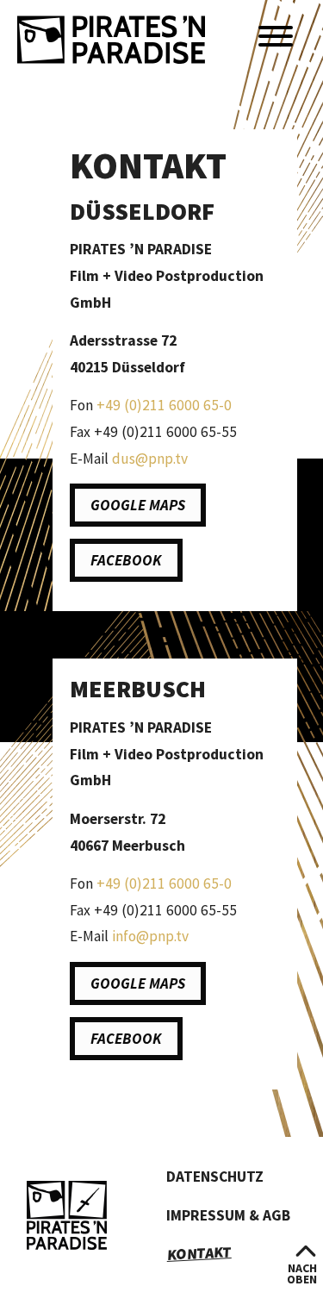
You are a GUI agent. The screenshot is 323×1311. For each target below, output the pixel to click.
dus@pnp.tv (150, 458)
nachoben (302, 1273)
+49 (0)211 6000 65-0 (164, 405)
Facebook (126, 560)
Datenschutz (215, 1176)
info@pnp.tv (150, 936)
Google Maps (137, 505)
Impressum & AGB (228, 1215)
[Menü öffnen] (275, 37)
